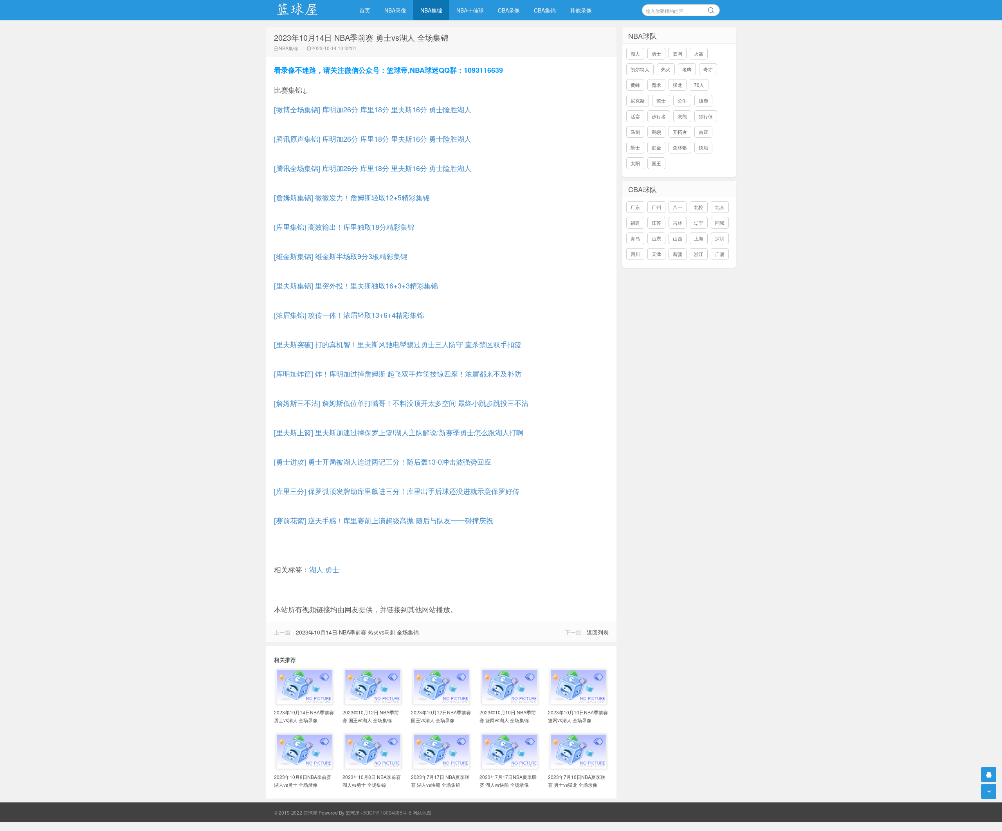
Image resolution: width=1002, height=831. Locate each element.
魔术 (656, 84)
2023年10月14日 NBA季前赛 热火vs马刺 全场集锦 (357, 632)
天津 (656, 254)
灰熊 (682, 116)
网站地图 (422, 812)
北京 (719, 207)
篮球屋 (353, 812)
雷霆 (703, 131)
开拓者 (680, 131)
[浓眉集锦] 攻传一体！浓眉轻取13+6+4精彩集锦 (349, 315)
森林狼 (680, 147)
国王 (656, 163)
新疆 (677, 254)
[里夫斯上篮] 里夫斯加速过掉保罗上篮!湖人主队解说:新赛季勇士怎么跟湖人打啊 (398, 432)
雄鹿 (703, 100)
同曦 (719, 222)
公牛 (682, 100)
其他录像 (581, 10)
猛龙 (677, 84)
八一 (677, 207)
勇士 (332, 569)
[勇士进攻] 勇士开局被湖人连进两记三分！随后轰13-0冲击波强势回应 (382, 461)
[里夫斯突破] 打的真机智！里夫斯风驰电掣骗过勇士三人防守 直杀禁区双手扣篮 (397, 344)
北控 (698, 207)
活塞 (635, 116)
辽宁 (698, 222)
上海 (698, 238)
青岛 (635, 238)
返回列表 (598, 632)
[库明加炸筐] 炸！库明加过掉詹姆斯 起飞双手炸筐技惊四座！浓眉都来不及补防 (397, 373)
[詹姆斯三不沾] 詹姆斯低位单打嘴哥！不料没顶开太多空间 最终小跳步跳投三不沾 (401, 403)
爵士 (635, 147)
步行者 (659, 116)
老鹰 (687, 69)
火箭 (698, 53)
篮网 (677, 53)
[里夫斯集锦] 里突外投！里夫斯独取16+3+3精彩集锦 (356, 285)
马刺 (635, 131)
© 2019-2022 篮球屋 (295, 812)
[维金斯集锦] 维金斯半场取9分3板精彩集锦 (340, 256)
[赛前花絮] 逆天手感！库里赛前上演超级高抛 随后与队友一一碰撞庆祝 (383, 520)
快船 (703, 147)
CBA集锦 (545, 10)
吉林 (677, 222)
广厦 (719, 254)
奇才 (708, 69)
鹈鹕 (656, 131)
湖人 (316, 569)
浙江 (698, 254)
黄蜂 (635, 84)
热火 (665, 69)
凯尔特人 (640, 69)
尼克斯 (638, 100)
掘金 (656, 147)
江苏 (656, 222)
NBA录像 (395, 10)
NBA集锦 (431, 10)
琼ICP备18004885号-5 (387, 812)
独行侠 (706, 116)
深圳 (719, 238)
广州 (656, 207)
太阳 (635, 163)
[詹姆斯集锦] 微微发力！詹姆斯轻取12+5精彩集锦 (352, 197)
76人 (699, 84)
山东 (656, 238)
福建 (635, 222)
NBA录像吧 (305, 10)
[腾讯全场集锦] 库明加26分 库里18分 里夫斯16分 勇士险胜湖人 (372, 168)
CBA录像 (509, 10)
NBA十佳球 (470, 10)
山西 (677, 238)
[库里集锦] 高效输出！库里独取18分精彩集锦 (344, 227)
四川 (635, 254)
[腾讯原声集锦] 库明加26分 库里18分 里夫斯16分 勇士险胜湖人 (372, 138)
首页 (364, 10)
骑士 (661, 100)
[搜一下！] (711, 9)
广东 (635, 207)
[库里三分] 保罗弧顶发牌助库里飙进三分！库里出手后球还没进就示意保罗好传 (396, 491)
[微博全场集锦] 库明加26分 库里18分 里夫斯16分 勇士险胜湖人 (372, 109)
